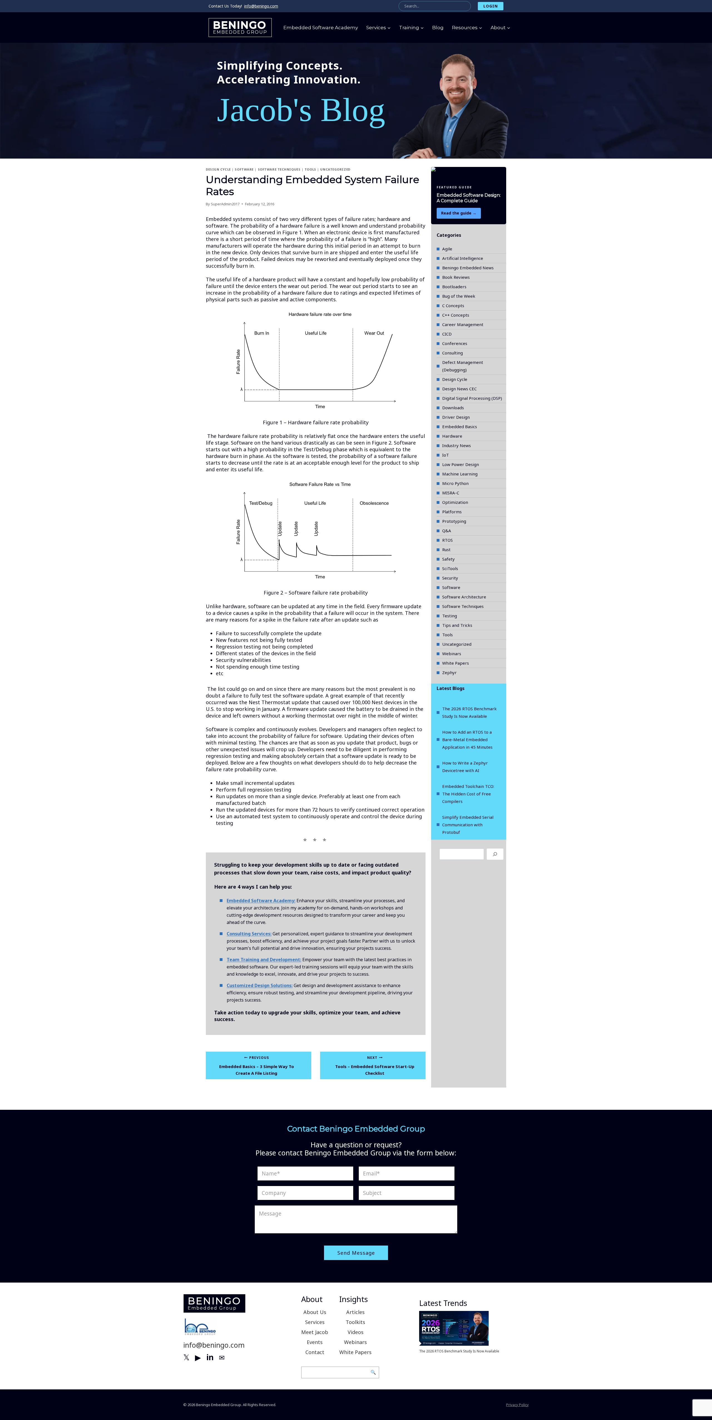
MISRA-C (450, 492)
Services (315, 1322)
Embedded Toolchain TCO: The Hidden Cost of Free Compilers (468, 793)
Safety (448, 559)
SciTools (450, 568)
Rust (446, 549)
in (210, 1357)
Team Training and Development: (264, 959)
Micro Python (455, 483)
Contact (314, 1352)
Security (450, 578)
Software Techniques (279, 169)
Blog (438, 27)
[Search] (495, 854)
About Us (314, 1312)
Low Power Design (460, 464)
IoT (445, 455)
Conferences (454, 343)
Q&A (446, 530)
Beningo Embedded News (468, 267)
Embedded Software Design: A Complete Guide (469, 198)
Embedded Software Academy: (261, 901)
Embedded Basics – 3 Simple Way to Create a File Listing (256, 1065)
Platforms (452, 511)
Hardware (452, 436)
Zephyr (449, 672)
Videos (356, 1332)
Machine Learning (460, 474)
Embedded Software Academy (320, 27)
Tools (310, 169)
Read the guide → (458, 213)
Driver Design (456, 417)
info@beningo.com (261, 6)
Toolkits (355, 1322)
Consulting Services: (249, 934)
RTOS (447, 540)
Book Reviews (456, 277)
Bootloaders (454, 286)
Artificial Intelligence (462, 258)
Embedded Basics (459, 426)
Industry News (456, 445)
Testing (449, 615)
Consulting (452, 353)
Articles (355, 1312)
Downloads (453, 407)
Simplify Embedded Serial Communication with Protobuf (467, 824)
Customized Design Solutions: (260, 985)
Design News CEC (459, 388)
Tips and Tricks (457, 625)
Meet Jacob (314, 1332)
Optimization (455, 502)
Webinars (451, 653)
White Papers (455, 663)
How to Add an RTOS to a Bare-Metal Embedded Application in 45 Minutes (467, 739)
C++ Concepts (455, 315)
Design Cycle (218, 169)
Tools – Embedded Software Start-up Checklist (374, 1065)
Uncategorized (335, 169)
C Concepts (453, 305)
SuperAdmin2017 (225, 203)
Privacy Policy (517, 1404)
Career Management (462, 324)
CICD (447, 334)
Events (315, 1342)
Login (490, 6)
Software (244, 169)
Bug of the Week (458, 296)
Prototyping (454, 521)
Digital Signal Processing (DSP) (472, 398)
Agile (447, 249)
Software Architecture (464, 597)
